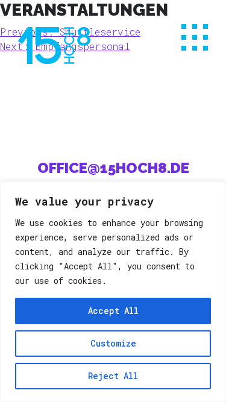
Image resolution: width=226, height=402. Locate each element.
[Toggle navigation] (194, 37)
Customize (113, 343)
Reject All (113, 376)
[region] (113, 291)
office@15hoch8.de (113, 168)
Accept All (113, 310)
